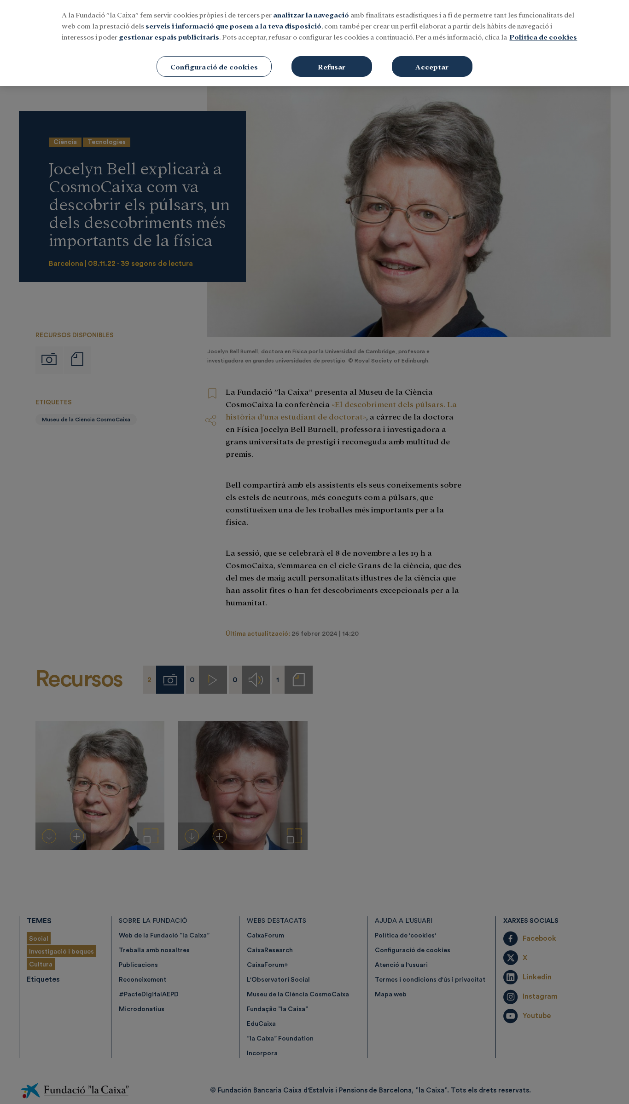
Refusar (331, 66)
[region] (314, 43)
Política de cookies (543, 36)
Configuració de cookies (214, 66)
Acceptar (431, 66)
